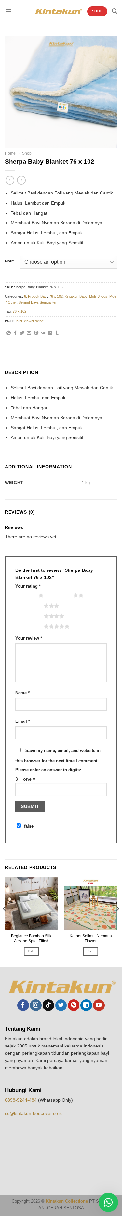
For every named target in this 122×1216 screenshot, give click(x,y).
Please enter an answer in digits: (48, 770)
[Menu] (8, 11)
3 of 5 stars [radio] (30, 605)
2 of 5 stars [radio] (60, 595)
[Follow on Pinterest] (73, 1005)
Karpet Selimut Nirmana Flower (91, 938)
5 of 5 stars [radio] (30, 626)
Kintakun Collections (67, 1201)
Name (22, 693)
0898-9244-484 (21, 1100)
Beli (31, 951)
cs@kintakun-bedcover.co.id (34, 1113)
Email (22, 721)
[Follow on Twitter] (61, 1005)
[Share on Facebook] (15, 333)
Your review (28, 638)
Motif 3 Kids (98, 296)
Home (10, 153)
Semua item (49, 302)
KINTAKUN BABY (30, 321)
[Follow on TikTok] (48, 1005)
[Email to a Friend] (29, 333)
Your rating (28, 586)
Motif (9, 261)
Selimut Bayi (28, 302)
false (29, 826)
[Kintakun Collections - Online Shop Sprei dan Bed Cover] (58, 11)
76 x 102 (56, 296)
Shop (27, 153)
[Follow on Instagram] (35, 1005)
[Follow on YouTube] (98, 1005)
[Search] (114, 11)
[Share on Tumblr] (57, 333)
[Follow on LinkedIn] (86, 1005)
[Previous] (4, 922)
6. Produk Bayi (35, 296)
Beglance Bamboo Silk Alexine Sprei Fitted (31, 938)
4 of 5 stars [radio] (30, 616)
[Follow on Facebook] (23, 1005)
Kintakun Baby (76, 296)
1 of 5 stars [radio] (25, 595)
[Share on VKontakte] (43, 333)
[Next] (117, 922)
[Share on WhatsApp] (8, 333)
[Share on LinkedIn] (50, 333)
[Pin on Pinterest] (36, 333)
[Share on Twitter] (22, 333)
